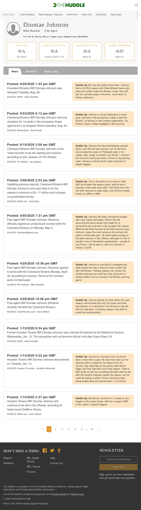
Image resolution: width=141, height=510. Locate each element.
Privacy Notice (59, 494)
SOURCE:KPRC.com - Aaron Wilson (24, 413)
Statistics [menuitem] (31, 71)
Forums (31, 471)
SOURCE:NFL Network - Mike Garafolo (25, 284)
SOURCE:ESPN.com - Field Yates (23, 201)
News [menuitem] (15, 71)
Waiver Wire (87, 14)
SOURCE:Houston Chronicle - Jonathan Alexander (31, 368)
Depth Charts (116, 14)
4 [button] (68, 429)
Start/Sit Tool (72, 14)
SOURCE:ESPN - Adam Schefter (22, 96)
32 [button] (92, 429)
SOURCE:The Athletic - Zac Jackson (24, 161)
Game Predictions (27, 14)
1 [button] (49, 429)
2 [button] (55, 429)
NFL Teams (33, 466)
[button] (136, 5)
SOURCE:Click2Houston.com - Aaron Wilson (28, 311)
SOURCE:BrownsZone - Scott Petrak (24, 130)
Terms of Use (77, 494)
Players (7, 458)
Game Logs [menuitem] (51, 71)
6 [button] (81, 429)
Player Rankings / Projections (51, 14)
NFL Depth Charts (33, 459)
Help (52, 458)
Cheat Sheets (101, 14)
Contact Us (56, 463)
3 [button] (62, 429)
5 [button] (75, 429)
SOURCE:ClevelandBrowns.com (22, 232)
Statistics (8, 463)
